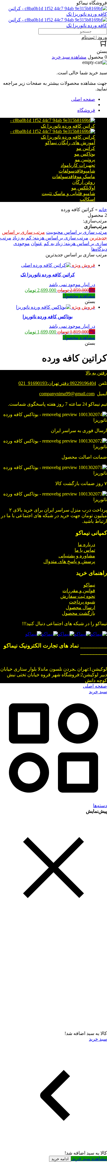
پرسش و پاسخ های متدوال (69, 561)
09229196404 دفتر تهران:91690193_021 (57, 383)
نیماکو (89, 584)
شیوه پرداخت (82, 601)
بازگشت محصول (78, 613)
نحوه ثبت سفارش (77, 596)
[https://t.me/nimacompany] (66, 633)
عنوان (37, 243)
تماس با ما (85, 550)
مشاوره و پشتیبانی (77, 555)
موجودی (21, 243)
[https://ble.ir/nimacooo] (33, 633)
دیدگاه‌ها (99, 249)
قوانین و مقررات (78, 590)
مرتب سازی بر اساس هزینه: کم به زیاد (50, 237)
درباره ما (86, 544)
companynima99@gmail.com (67, 393)
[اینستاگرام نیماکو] (99, 633)
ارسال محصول (80, 607)
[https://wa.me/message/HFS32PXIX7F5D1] (82, 633)
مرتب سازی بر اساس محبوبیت (76, 232)
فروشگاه (86, 110)
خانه (103, 209)
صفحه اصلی (83, 99)
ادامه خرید (60, 1159)
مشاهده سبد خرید (89, 1158)
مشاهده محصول (79, 295)
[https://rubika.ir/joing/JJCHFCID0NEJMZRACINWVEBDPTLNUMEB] (50, 633)
